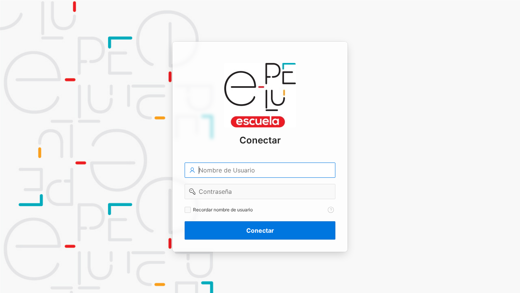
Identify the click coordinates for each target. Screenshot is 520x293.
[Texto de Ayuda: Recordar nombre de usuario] (330, 209)
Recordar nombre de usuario (223, 210)
